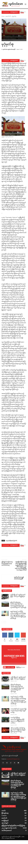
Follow (11, 633)
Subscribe (23, 633)
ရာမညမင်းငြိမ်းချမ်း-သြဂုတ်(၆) (11, 540)
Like (5, 633)
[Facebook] (3, 553)
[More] (19, 55)
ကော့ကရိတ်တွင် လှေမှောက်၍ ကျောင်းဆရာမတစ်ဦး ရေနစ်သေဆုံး (18, 711)
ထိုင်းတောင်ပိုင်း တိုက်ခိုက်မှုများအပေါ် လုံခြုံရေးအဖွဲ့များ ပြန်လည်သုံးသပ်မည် (18, 730)
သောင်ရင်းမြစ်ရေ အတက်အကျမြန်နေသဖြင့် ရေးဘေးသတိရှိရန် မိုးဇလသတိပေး (17, 720)
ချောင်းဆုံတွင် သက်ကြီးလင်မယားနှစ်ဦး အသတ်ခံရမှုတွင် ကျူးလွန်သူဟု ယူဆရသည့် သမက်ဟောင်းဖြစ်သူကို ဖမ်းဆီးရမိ (18, 615)
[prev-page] (3, 622)
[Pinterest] (10, 553)
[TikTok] (10, 762)
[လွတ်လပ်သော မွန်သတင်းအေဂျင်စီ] (7, 578)
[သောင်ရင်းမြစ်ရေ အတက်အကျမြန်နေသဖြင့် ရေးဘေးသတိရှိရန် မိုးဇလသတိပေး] (5, 719)
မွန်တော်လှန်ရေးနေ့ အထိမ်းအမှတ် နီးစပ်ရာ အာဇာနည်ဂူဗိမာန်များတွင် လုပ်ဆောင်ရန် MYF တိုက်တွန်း (18, 605)
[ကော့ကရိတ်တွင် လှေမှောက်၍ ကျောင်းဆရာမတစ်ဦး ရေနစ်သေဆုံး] (5, 711)
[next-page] (5, 622)
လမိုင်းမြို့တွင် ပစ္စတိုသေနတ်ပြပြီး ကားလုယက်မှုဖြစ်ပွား (17, 595)
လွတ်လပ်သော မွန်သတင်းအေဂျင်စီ (9, 49)
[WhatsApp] (13, 553)
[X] (6, 553)
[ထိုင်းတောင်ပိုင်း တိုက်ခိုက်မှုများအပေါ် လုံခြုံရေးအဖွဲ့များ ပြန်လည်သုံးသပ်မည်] (5, 730)
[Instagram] (6, 762)
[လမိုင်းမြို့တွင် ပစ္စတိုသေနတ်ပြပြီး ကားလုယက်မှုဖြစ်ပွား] (5, 596)
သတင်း (3, 598)
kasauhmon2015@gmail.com (13, 759)
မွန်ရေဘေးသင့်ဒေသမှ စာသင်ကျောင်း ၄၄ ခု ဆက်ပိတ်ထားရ (7, 563)
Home (3, 16)
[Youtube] (18, 762)
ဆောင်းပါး (8, 16)
